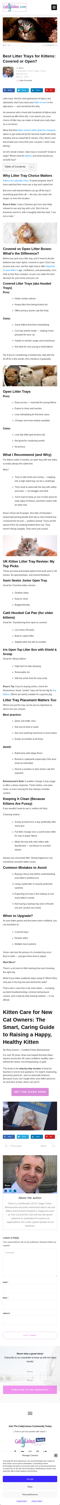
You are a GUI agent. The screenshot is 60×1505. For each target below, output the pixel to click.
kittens (28, 156)
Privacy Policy (37, 1501)
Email (5, 1298)
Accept (30, 1479)
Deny (30, 1487)
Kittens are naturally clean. (16, 180)
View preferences (30, 1494)
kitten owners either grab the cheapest (36, 130)
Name (5, 1282)
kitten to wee (40, 102)
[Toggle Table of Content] (30, 167)
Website (6, 1313)
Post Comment (30, 1335)
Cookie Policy (21, 1501)
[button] (55, 1455)
